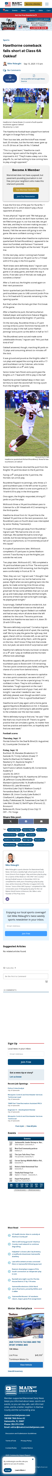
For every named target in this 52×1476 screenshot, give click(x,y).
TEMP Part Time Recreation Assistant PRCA (25, 1103)
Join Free (26, 933)
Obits (41, 10)
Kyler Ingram (27, 840)
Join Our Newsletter (26, 196)
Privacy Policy (26, 1441)
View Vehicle (26, 1364)
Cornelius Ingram (14, 830)
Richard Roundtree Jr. (25, 845)
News (23, 10)
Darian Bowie (41, 830)
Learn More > (20, 1470)
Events (14, 10)
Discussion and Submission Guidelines (20, 1433)
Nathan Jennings (9, 845)
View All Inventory (15, 1371)
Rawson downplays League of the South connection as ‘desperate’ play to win (26, 1271)
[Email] (7, 899)
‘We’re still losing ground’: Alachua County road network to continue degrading (26, 1244)
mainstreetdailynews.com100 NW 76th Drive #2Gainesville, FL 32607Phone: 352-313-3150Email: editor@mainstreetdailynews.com (24, 1421)
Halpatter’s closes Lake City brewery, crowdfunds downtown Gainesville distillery (26, 1254)
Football (21, 835)
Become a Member (33, 4)
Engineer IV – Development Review (21, 1110)
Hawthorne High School (12, 840)
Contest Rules (11, 1448)
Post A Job (19, 1126)
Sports (32, 10)
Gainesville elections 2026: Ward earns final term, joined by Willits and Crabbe (27, 1288)
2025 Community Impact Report (17, 1455)
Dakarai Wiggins (28, 830)
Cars (48, 10)
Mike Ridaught (14, 63)
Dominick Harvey (9, 835)
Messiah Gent (39, 840)
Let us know (16, 1076)
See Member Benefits (26, 189)
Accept (7, 1470)
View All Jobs (31, 1126)
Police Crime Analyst (16, 1088)
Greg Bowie (31, 835)
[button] (11, 1336)
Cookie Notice (27, 1448)
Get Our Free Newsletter (25, 15)
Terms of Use (10, 1441)
